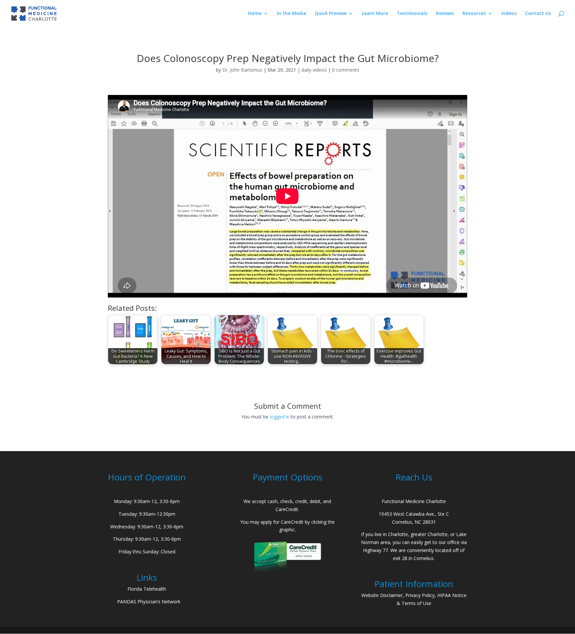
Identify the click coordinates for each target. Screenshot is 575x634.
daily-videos (314, 70)
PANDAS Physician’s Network (148, 601)
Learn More (375, 13)
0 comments (345, 70)
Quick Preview (330, 13)
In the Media (291, 13)
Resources (474, 13)
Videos (508, 13)
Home (255, 13)
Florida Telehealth (146, 589)
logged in (279, 416)
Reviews (445, 13)
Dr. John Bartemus (242, 70)
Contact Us (538, 13)
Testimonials (412, 13)
